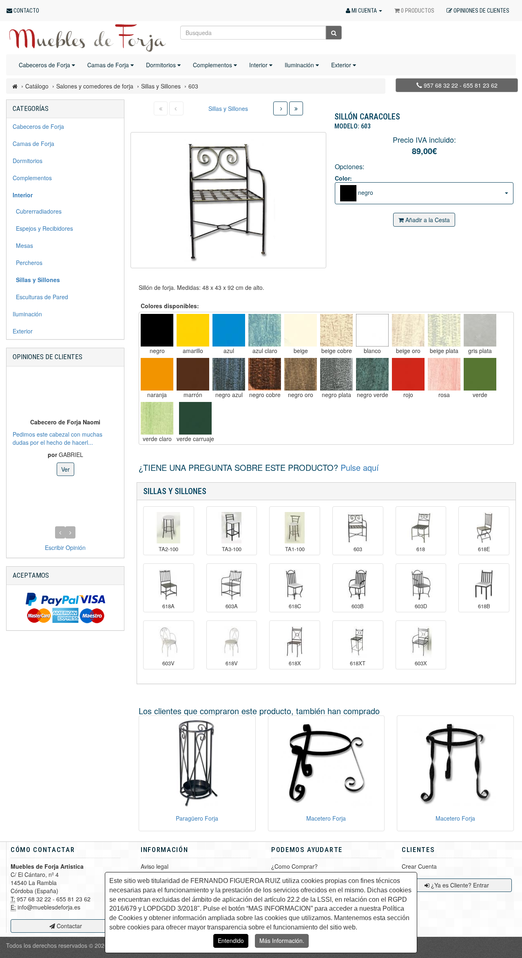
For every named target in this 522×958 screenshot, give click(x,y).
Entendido (231, 940)
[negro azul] (228, 374)
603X (421, 663)
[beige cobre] (336, 330)
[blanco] (372, 330)
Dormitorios (161, 65)
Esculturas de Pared (40, 297)
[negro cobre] (264, 374)
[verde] (480, 374)
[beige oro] (408, 330)
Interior (259, 65)
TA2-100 (168, 549)
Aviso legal (154, 866)
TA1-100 (295, 549)
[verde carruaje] (195, 418)
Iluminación (300, 65)
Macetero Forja (326, 818)
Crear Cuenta (419, 866)
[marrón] (193, 374)
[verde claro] (157, 418)
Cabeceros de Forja (45, 65)
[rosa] (444, 374)
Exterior (342, 65)
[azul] (228, 330)
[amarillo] (193, 330)
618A (168, 606)
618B (484, 606)
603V (168, 663)
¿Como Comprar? (294, 866)
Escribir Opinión (65, 547)
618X (295, 663)
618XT (357, 663)
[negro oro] (300, 374)
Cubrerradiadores (37, 211)
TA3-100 (231, 549)
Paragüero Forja (197, 818)
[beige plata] (444, 330)
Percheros (27, 262)
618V (232, 663)
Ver (65, 469)
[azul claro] (264, 330)
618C (295, 606)
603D (421, 606)
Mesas (23, 245)
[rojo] (408, 374)
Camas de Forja (108, 65)
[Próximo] (280, 108)
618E (484, 549)
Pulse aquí (360, 467)
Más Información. (281, 940)
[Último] (296, 108)
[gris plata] (480, 330)
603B (358, 606)
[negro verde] (372, 374)
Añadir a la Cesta (427, 220)
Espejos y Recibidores (43, 228)
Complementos (213, 65)
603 (358, 549)
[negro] (157, 330)
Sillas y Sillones (228, 108)
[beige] (300, 330)
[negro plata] (336, 374)
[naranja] (157, 374)
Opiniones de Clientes (47, 357)
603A (232, 606)
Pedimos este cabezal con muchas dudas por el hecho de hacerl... (57, 438)
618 (420, 549)
